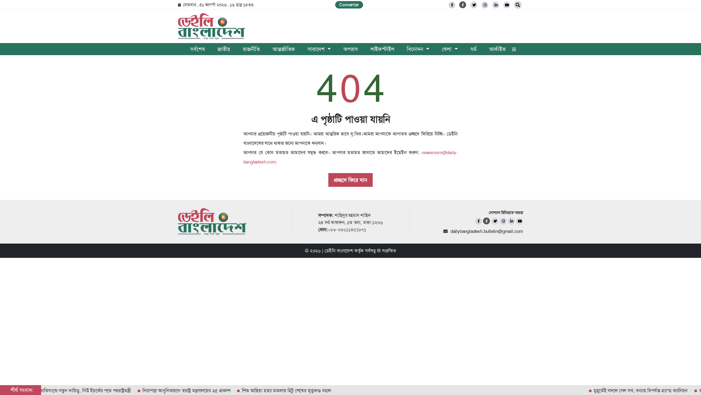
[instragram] (484, 5)
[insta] (503, 221)
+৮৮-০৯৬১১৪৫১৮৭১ (347, 230)
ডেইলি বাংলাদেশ (338, 251)
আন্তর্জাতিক (283, 49)
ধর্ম (473, 49)
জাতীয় (223, 49)
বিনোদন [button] (416, 49)
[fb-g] (462, 4)
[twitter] (473, 5)
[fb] (452, 5)
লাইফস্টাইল (382, 49)
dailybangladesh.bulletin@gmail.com (486, 231)
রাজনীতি (251, 49)
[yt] (506, 5)
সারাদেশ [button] (317, 49)
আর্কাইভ (497, 49)
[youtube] (519, 221)
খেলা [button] (447, 49)
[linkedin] (495, 5)
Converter (349, 4)
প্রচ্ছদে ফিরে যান (350, 180)
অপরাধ (350, 49)
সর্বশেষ (197, 49)
